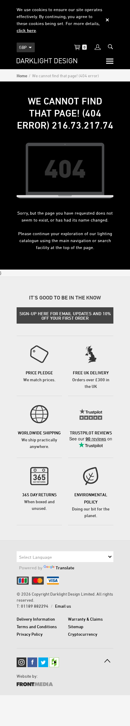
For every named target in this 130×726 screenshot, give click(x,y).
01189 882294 (34, 606)
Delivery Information (36, 619)
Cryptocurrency (82, 634)
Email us (63, 606)
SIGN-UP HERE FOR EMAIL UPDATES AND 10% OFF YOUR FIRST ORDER (65, 316)
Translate (65, 567)
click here (26, 30)
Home (22, 75)
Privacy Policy (30, 634)
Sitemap (75, 626)
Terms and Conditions (37, 626)
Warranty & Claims (85, 619)
